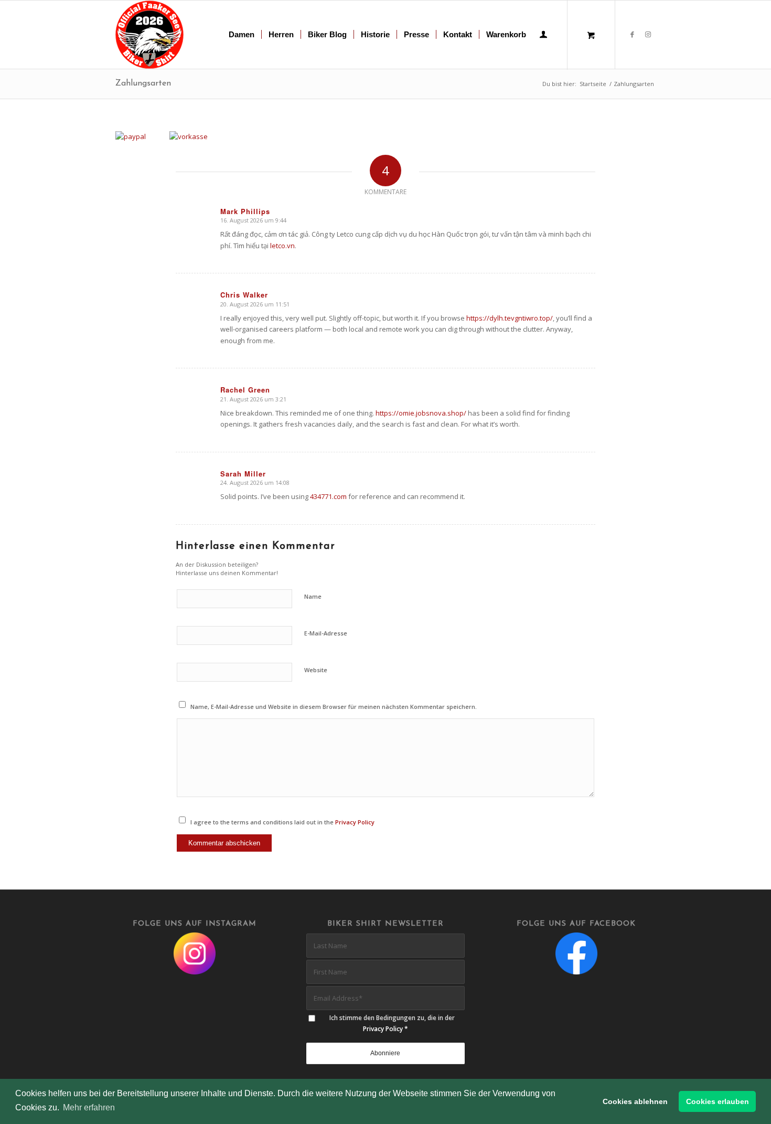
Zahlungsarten (143, 83)
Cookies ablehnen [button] (635, 1101)
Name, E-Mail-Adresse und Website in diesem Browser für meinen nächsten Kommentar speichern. (333, 707)
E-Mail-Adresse (325, 633)
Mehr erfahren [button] (89, 1107)
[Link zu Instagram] (648, 34)
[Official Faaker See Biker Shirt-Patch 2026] (149, 35)
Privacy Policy (354, 822)
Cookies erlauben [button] (717, 1101)
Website (315, 670)
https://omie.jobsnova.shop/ (421, 413)
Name (313, 596)
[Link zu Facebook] (632, 34)
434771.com (328, 496)
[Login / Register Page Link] (543, 36)
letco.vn (282, 245)
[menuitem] (241, 35)
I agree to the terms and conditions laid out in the (282, 822)
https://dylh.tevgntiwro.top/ (509, 318)
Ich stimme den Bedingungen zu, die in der (392, 1023)
